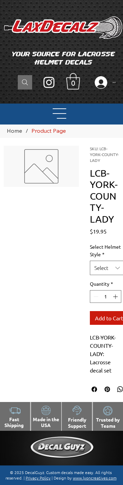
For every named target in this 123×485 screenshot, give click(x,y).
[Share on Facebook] (94, 389)
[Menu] (59, 113)
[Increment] (116, 297)
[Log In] (99, 82)
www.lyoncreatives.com (95, 478)
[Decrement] (95, 297)
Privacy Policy (38, 478)
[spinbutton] (105, 297)
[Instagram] (49, 82)
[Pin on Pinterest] (107, 389)
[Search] (25, 82)
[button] (73, 81)
